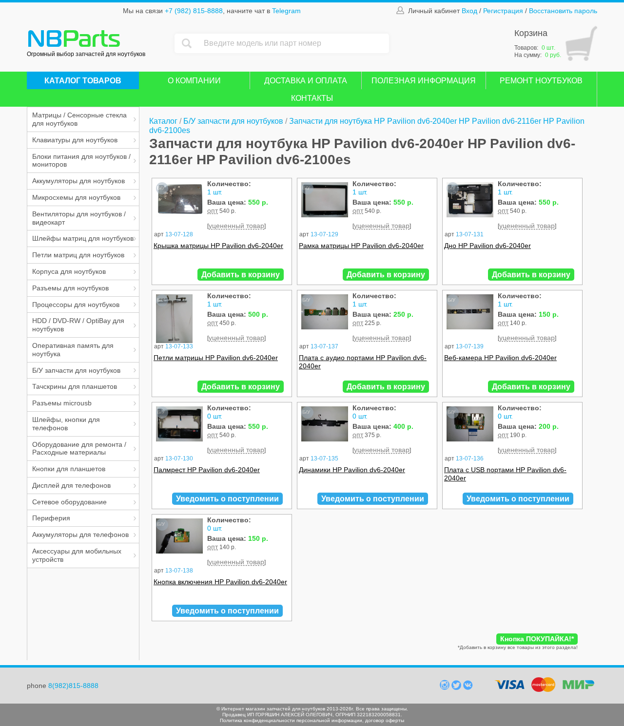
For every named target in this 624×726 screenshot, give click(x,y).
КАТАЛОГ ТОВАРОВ (82, 80)
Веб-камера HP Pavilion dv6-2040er (500, 358)
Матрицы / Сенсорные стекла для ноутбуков (79, 119)
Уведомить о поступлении (227, 499)
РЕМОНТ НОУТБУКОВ (541, 80)
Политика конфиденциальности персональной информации (291, 720)
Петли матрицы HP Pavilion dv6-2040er (216, 358)
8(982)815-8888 (73, 685)
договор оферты (384, 720)
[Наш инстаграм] (445, 687)
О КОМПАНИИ (194, 80)
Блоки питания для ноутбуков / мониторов (81, 161)
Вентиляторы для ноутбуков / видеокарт (79, 218)
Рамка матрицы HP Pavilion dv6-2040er (361, 245)
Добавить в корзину (240, 274)
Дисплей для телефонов (71, 485)
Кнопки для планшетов (68, 469)
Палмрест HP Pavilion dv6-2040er (207, 470)
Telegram (286, 11)
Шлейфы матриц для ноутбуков (83, 238)
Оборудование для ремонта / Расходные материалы (79, 448)
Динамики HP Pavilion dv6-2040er (352, 470)
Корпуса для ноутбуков (69, 271)
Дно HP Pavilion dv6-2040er (487, 245)
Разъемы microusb (62, 403)
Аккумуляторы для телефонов (80, 534)
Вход (469, 11)
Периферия (51, 518)
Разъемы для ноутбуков (70, 288)
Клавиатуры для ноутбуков (74, 140)
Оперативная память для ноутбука (73, 350)
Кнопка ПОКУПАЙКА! (537, 639)
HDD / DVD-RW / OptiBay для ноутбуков (78, 325)
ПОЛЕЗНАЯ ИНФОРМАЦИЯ (423, 80)
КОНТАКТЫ (312, 98)
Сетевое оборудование (69, 502)
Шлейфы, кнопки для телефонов (66, 424)
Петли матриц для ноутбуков (78, 255)
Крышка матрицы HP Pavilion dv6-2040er (218, 245)
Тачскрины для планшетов (74, 386)
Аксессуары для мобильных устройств (76, 555)
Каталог (163, 121)
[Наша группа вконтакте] (468, 687)
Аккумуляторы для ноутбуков (78, 181)
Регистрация (503, 11)
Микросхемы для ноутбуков (76, 197)
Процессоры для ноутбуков (75, 304)
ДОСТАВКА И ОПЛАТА (305, 80)
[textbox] (294, 43)
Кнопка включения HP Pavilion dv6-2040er (220, 582)
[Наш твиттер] (457, 687)
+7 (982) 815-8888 (194, 11)
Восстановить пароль (563, 11)
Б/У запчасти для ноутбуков (76, 370)
